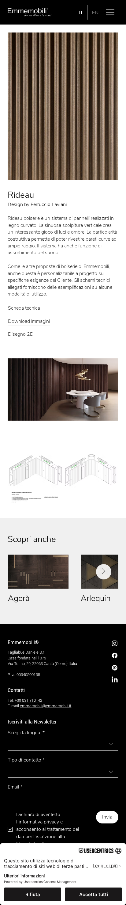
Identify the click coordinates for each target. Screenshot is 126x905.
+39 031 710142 (28, 700)
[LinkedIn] (114, 680)
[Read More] (29, 309)
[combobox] (63, 744)
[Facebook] (114, 655)
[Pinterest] (114, 667)
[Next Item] (103, 571)
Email (15, 787)
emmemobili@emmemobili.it (45, 706)
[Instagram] (114, 643)
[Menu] (110, 12)
